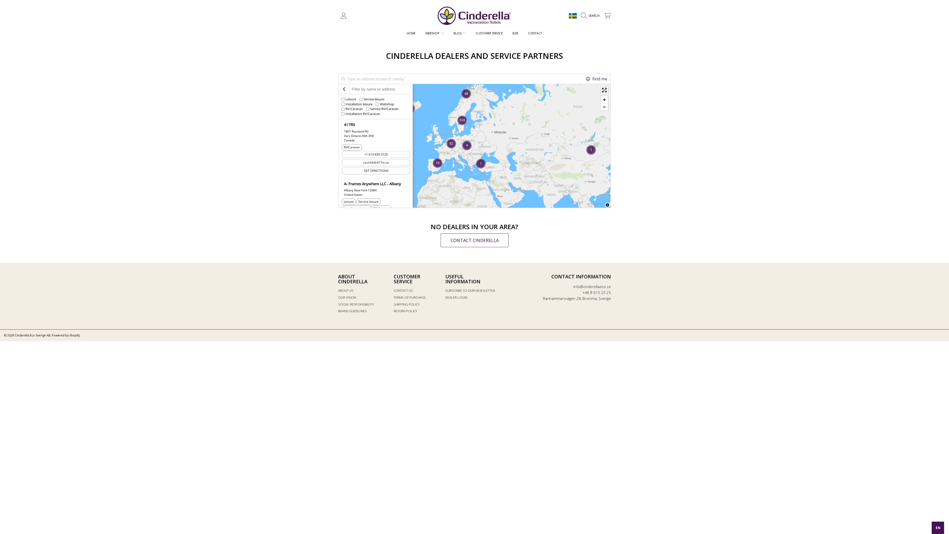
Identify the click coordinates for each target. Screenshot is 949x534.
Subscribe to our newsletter (470, 290)
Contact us (403, 290)
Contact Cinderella (475, 240)
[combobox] (938, 528)
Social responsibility (356, 304)
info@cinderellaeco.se (592, 286)
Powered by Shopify (66, 335)
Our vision (347, 297)
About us (346, 290)
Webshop (432, 33)
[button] (591, 15)
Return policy (405, 311)
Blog (457, 33)
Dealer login (456, 297)
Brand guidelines (352, 311)
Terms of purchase (410, 297)
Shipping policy (407, 304)
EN (938, 528)
